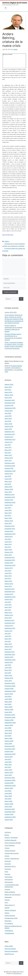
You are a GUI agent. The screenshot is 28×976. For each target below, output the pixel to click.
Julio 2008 (8, 728)
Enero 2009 (8, 712)
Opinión (7, 908)
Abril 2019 (8, 390)
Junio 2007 (8, 762)
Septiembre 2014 (10, 534)
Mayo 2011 (8, 639)
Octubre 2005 (9, 814)
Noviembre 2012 (10, 591)
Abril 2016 (8, 484)
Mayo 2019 (8, 387)
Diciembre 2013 (9, 557)
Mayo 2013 (8, 576)
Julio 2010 (8, 665)
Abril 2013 (8, 578)
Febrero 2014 (9, 552)
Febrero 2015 (9, 521)
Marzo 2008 (8, 738)
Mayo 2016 (8, 481)
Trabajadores (9, 930)
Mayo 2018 (8, 418)
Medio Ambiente (10, 892)
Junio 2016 (8, 479)
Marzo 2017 (8, 455)
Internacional (9, 879)
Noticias (7, 900)
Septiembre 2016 (10, 471)
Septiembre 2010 (10, 660)
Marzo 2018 (8, 424)
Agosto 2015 (9, 505)
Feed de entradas (10, 948)
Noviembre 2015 (10, 497)
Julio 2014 (8, 539)
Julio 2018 (8, 413)
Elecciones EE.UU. (10, 866)
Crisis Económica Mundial (13, 843)
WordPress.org (9, 954)
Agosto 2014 (9, 536)
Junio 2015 (8, 510)
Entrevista (8, 869)
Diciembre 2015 (9, 494)
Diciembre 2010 (9, 652)
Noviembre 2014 (10, 528)
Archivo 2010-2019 (10, 312)
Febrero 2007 (9, 772)
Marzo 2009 (8, 707)
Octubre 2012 (9, 594)
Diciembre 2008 (10, 715)
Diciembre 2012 (9, 589)
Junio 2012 (8, 604)
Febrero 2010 (9, 678)
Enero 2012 (8, 618)
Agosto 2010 (9, 662)
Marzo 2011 (8, 644)
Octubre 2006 (9, 783)
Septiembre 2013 (10, 565)
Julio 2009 (8, 696)
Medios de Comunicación (12, 894)
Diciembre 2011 (9, 620)
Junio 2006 (8, 793)
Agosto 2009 (9, 694)
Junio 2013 (8, 573)
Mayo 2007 (8, 764)
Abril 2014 (8, 547)
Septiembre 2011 (10, 628)
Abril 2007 (8, 767)
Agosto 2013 (9, 568)
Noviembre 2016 (10, 466)
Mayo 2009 (8, 701)
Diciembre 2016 (9, 463)
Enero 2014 (8, 555)
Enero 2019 (8, 397)
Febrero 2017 (9, 458)
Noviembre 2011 (10, 623)
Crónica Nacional (10, 850)
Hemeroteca (8, 877)
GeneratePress (17, 973)
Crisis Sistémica (10, 845)
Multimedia (8, 897)
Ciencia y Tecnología (11, 837)
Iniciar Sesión (9, 946)
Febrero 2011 (9, 646)
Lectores (7, 889)
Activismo (8, 832)
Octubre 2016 (9, 468)
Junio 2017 (8, 447)
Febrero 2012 (9, 615)
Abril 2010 (8, 673)
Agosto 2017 (9, 442)
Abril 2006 (8, 798)
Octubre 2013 (9, 563)
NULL (6, 902)
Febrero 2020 (9, 384)
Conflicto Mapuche (10, 840)
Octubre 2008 (9, 720)
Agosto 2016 (9, 473)
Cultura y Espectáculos (12, 858)
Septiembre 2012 (10, 597)
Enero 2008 (8, 743)
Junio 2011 (8, 636)
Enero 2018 (8, 429)
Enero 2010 (8, 680)
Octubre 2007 (9, 751)
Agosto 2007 (9, 757)
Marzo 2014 (8, 549)
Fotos (6, 871)
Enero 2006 (8, 806)
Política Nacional (10, 915)
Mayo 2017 (8, 450)
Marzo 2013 (8, 581)
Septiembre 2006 (10, 785)
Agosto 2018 (9, 410)
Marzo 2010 (8, 675)
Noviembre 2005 (10, 812)
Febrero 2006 (9, 804)
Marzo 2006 (8, 801)
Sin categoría (9, 923)
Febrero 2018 (9, 426)
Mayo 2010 (8, 670)
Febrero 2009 (9, 709)
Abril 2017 (8, 452)
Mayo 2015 (8, 513)
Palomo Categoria (10, 910)
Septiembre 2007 (10, 754)
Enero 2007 (8, 775)
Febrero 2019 (9, 395)
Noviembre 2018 (10, 403)
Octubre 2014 (9, 531)
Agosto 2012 (9, 599)
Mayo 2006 (8, 796)
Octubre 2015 (9, 500)
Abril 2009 (8, 704)
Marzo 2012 (8, 612)
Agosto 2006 (9, 788)
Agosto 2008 (9, 725)
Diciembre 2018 (9, 400)
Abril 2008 (8, 736)
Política (6, 241)
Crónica (7, 848)
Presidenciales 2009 (11, 918)
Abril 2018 (8, 421)
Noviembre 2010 (10, 654)
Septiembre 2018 (10, 408)
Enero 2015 (8, 523)
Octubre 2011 (9, 625)
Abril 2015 (8, 515)
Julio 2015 (8, 507)
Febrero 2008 (9, 741)
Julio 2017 (8, 445)
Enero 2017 (8, 460)
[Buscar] (21, 299)
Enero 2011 (8, 649)
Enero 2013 (8, 586)
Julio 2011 (8, 633)
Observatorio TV (10, 905)
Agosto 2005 (9, 819)
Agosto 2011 (8, 631)
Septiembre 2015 (10, 502)
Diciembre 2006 (10, 777)
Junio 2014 (8, 542)
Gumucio (7, 874)
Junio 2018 (8, 416)
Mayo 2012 (8, 607)
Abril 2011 (8, 641)
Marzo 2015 (8, 518)
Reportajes (8, 921)
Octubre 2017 (9, 437)
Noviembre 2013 (10, 560)
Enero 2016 (8, 492)
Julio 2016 (8, 476)
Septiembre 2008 (10, 722)
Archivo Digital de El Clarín (14, 3)
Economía (8, 861)
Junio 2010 (8, 667)
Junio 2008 (8, 730)
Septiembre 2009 (10, 691)
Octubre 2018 (9, 405)
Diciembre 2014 (9, 526)
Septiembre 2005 (10, 817)
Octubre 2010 (9, 657)
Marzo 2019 (8, 392)
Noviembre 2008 (10, 717)
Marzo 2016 (8, 486)
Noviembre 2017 (10, 434)
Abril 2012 (8, 610)
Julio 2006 (8, 791)
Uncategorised (9, 933)
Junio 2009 (8, 699)
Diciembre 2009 (10, 683)
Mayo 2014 (8, 544)
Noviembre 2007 (10, 749)
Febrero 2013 (9, 583)
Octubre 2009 (9, 688)
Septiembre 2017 (10, 439)
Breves (7, 835)
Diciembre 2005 (10, 809)
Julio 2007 (8, 759)
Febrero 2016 (9, 489)
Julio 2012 (8, 602)
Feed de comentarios (11, 951)
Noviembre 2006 (10, 780)
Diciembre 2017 (9, 431)
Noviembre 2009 (10, 686)
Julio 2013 (8, 570)
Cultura (7, 856)
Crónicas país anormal (12, 853)
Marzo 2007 (8, 770)
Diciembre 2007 (10, 746)
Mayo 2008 (8, 733)
